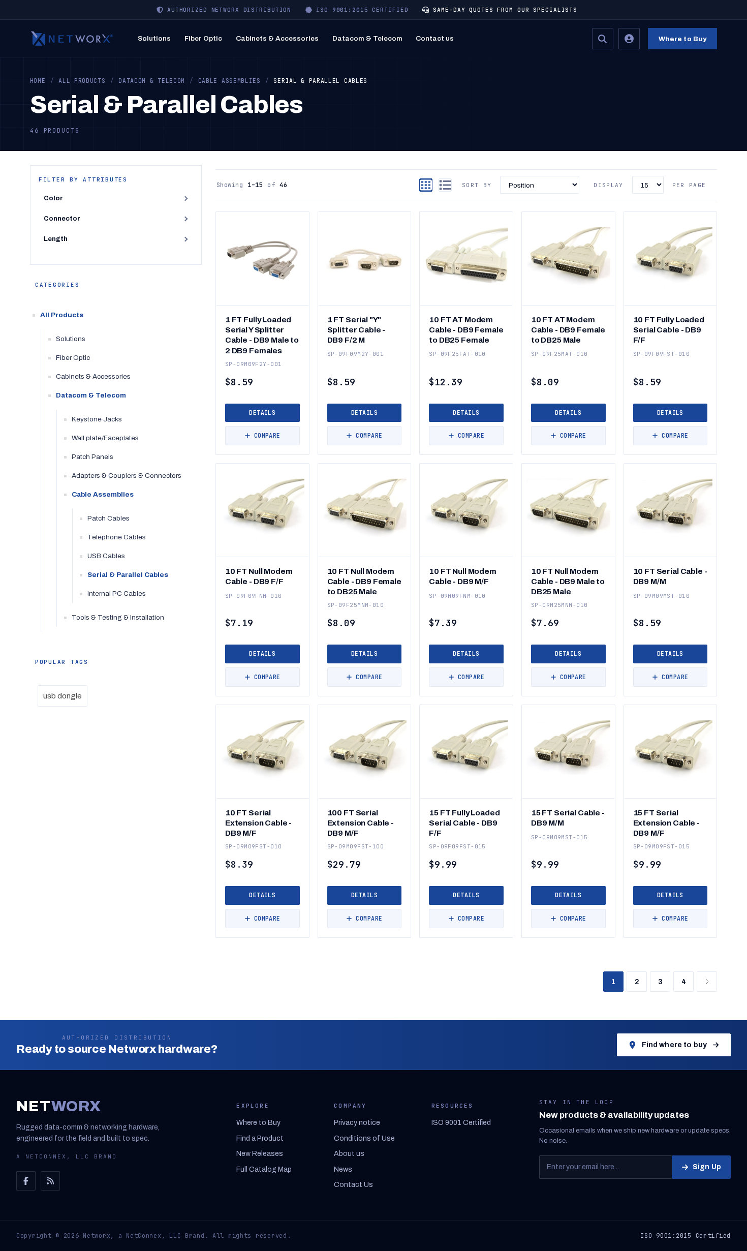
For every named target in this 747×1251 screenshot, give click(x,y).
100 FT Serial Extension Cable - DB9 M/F (360, 822)
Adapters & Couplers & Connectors (126, 475)
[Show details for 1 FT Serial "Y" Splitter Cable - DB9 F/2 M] (364, 258)
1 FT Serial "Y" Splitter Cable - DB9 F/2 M (356, 329)
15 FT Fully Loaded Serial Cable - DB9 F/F (464, 822)
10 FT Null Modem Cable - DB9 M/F (462, 576)
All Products (61, 315)
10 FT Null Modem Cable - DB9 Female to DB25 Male (364, 581)
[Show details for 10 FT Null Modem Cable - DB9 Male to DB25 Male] (568, 510)
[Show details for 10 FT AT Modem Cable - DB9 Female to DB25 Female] (466, 258)
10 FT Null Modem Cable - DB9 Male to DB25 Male (568, 581)
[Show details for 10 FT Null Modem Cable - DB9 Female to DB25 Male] (364, 510)
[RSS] (50, 1181)
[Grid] (425, 185)
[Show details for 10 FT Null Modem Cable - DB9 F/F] (262, 510)
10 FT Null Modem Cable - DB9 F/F (259, 576)
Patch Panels (92, 457)
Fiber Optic (203, 38)
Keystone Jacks (97, 419)
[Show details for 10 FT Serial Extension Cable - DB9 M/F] (262, 751)
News (343, 1169)
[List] (445, 185)
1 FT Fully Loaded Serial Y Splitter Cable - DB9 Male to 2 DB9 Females (262, 334)
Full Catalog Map (264, 1169)
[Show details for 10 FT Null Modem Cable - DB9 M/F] (466, 510)
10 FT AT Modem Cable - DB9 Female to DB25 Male (568, 329)
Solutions (154, 38)
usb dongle (62, 696)
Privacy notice (357, 1122)
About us (349, 1153)
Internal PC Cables (116, 593)
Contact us (435, 38)
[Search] (602, 38)
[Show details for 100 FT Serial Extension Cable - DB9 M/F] (364, 751)
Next (707, 981)
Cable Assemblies (103, 494)
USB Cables (106, 556)
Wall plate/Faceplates (105, 438)
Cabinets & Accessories (277, 38)
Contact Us (353, 1184)
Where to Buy (683, 39)
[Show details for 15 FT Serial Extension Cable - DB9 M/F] (670, 751)
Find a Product (260, 1138)
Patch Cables (108, 518)
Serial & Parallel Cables (127, 574)
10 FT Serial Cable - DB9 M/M (670, 576)
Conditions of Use (364, 1138)
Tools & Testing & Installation (118, 617)
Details (262, 412)
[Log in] (629, 38)
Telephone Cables (116, 537)
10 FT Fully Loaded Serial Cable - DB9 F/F (668, 329)
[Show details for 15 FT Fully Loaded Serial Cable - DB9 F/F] (466, 751)
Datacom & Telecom (367, 38)
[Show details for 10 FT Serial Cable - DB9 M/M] (670, 510)
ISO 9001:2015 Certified (685, 1236)
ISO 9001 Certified (461, 1122)
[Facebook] (26, 1181)
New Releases (259, 1153)
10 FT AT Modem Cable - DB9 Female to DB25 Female (466, 329)
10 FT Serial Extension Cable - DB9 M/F (258, 822)
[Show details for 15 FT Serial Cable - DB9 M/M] (568, 751)
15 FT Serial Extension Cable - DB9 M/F (666, 822)
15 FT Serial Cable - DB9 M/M (568, 817)
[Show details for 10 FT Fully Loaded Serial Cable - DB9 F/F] (670, 258)
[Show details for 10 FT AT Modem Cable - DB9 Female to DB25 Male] (568, 258)
